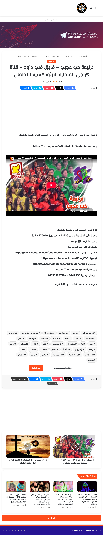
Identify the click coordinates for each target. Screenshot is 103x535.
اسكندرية (71, 344)
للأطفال (21, 354)
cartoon (63, 333)
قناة (22, 349)
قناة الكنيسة (74, 354)
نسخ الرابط (36, 368)
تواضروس (79, 349)
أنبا (82, 344)
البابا (44, 344)
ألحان (91, 344)
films (77, 338)
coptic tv (90, 338)
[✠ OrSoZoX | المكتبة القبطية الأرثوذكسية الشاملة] (81, 8)
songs (32, 338)
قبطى (32, 349)
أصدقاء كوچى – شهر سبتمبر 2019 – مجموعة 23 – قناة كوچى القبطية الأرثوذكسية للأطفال (16, 498)
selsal (44, 338)
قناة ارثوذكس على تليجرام (51, 20)
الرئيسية (82, 56)
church (12, 333)
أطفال (20, 338)
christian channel (30, 333)
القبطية (23, 344)
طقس (54, 349)
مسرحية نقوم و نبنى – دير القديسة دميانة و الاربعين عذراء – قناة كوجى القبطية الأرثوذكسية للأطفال (87, 499)
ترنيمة (91, 349)
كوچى (33, 354)
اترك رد (51, 518)
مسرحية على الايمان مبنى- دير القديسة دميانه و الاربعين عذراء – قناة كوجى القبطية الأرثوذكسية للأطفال (40, 499)
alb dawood (88, 333)
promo (56, 338)
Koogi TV (74, 56)
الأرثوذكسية (57, 344)
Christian (48, 333)
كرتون (44, 354)
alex (75, 333)
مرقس (91, 360)
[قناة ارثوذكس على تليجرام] (51, 35)
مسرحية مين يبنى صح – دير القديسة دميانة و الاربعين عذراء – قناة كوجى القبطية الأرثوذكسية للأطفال (64, 499)
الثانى (35, 344)
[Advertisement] (51, 110)
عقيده (43, 349)
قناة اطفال (89, 354)
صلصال (65, 349)
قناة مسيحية (58, 354)
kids (67, 338)
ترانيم (12, 344)
